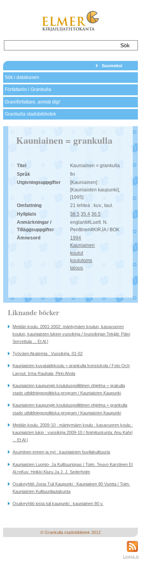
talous (76, 268)
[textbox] (59, 45)
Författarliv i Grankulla (28, 89)
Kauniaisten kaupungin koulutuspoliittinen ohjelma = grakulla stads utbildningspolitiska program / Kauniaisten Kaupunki (69, 389)
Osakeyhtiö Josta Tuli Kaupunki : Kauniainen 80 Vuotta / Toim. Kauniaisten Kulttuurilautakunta (71, 488)
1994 (75, 238)
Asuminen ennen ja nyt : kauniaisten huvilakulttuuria (61, 452)
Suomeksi (112, 65)
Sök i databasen (22, 77)
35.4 (85, 214)
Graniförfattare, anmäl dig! (32, 102)
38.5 (75, 214)
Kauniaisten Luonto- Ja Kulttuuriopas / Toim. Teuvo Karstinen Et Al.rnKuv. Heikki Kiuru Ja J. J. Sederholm (73, 468)
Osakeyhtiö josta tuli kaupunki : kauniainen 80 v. (58, 503)
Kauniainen (82, 245)
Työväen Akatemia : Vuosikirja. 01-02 (48, 353)
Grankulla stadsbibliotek (30, 114)
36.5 (96, 214)
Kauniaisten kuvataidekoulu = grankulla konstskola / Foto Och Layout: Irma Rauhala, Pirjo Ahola (71, 369)
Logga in (131, 556)
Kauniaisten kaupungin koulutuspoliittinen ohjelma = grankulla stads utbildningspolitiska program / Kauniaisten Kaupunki (70, 409)
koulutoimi (81, 260)
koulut (76, 253)
